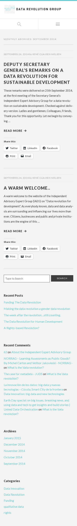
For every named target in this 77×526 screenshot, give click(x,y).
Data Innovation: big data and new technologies (34, 394)
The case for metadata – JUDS (23, 374)
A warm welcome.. (27, 188)
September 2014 (14, 463)
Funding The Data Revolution (22, 302)
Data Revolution (14, 494)
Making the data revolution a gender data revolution (37, 308)
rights (7, 512)
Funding (9, 500)
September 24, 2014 (16, 177)
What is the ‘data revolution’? (25, 367)
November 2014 (14, 450)
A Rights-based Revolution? (21, 328)
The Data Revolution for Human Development (33, 321)
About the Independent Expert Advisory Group (41, 352)
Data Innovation (14, 488)
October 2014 (13, 457)
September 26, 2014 (16, 54)
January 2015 (12, 438)
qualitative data (14, 506)
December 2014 (14, 444)
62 (5, 352)
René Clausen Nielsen (47, 54)
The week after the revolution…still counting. (32, 315)
